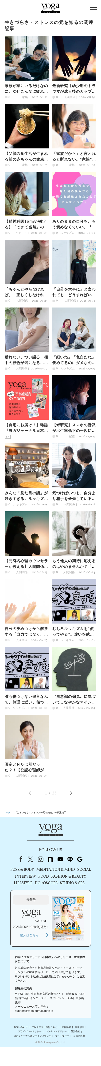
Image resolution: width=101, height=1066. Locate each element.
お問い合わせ (21, 1027)
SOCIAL (84, 869)
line (70, 859)
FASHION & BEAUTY (68, 876)
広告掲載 (66, 1027)
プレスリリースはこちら (45, 1027)
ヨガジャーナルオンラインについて (32, 1036)
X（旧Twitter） (30, 859)
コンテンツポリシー (56, 1031)
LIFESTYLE (23, 883)
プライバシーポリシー (30, 1031)
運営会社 (75, 1031)
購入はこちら (29, 935)
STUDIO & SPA (72, 883)
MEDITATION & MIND (55, 869)
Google (80, 859)
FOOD (43, 876)
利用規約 (79, 1027)
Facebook (20, 859)
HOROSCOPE (46, 883)
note (50, 859)
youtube (60, 859)
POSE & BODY (22, 869)
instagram (40, 859)
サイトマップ (62, 1036)
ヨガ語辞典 (79, 1036)
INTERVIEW (25, 876)
